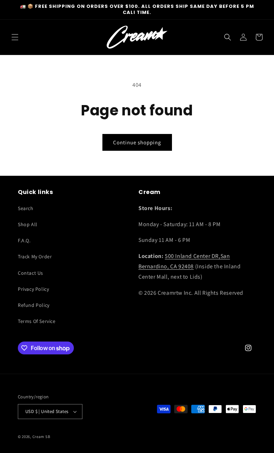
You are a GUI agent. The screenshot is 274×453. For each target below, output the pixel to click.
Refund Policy (34, 305)
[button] (15, 37)
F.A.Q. (24, 240)
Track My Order (35, 256)
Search (26, 208)
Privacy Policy (33, 289)
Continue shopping (137, 142)
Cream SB (41, 436)
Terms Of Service (37, 321)
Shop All (27, 224)
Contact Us (30, 273)
